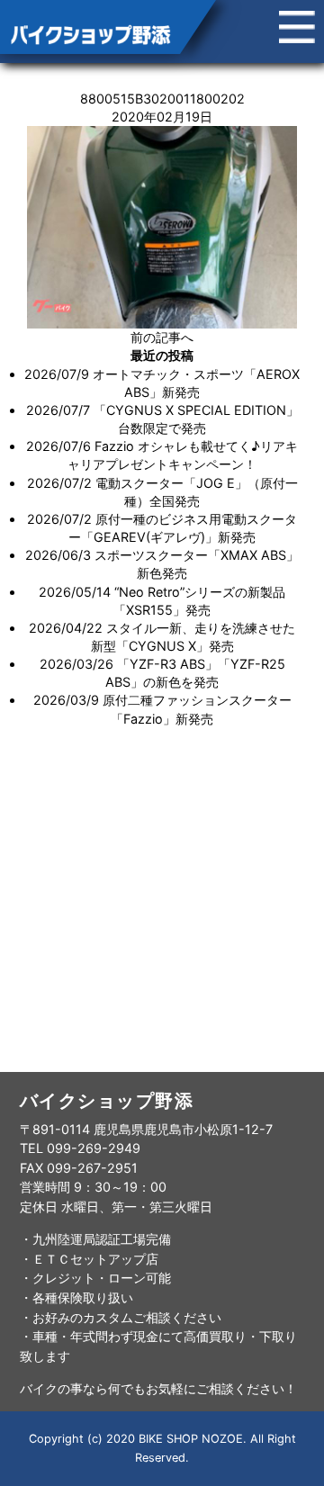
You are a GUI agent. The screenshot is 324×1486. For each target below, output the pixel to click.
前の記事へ (162, 337)
